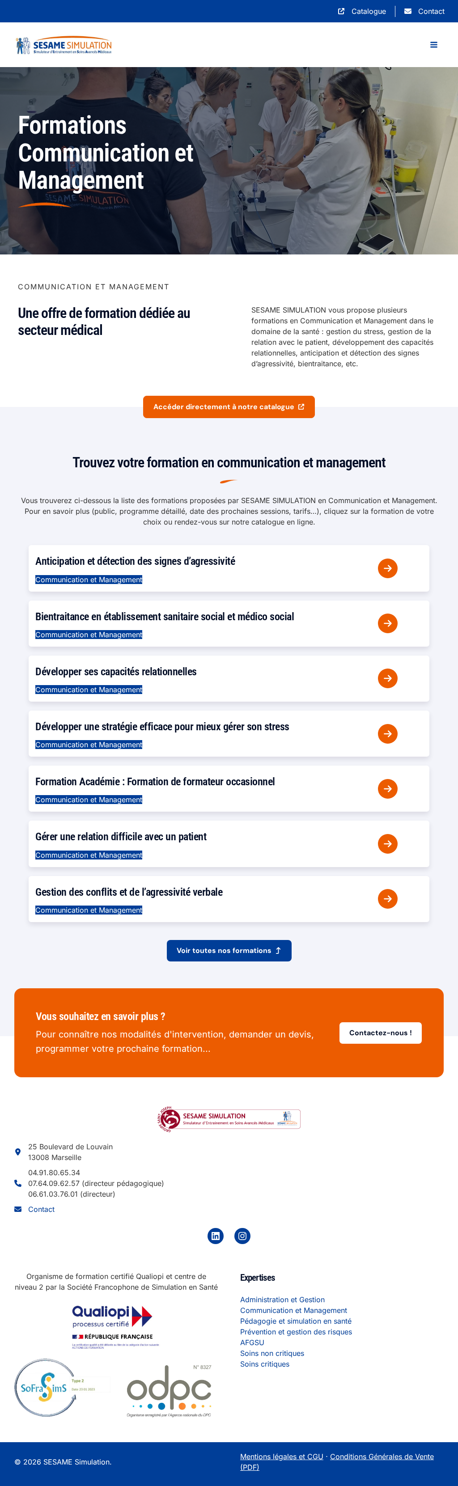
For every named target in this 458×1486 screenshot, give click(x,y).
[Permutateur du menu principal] (434, 45)
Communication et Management (293, 1310)
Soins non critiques (272, 1353)
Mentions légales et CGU (281, 1456)
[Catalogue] (362, 11)
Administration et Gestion (282, 1299)
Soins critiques (264, 1363)
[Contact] (424, 11)
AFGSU (252, 1342)
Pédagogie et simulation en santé (296, 1321)
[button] (229, 407)
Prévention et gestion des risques (296, 1331)
